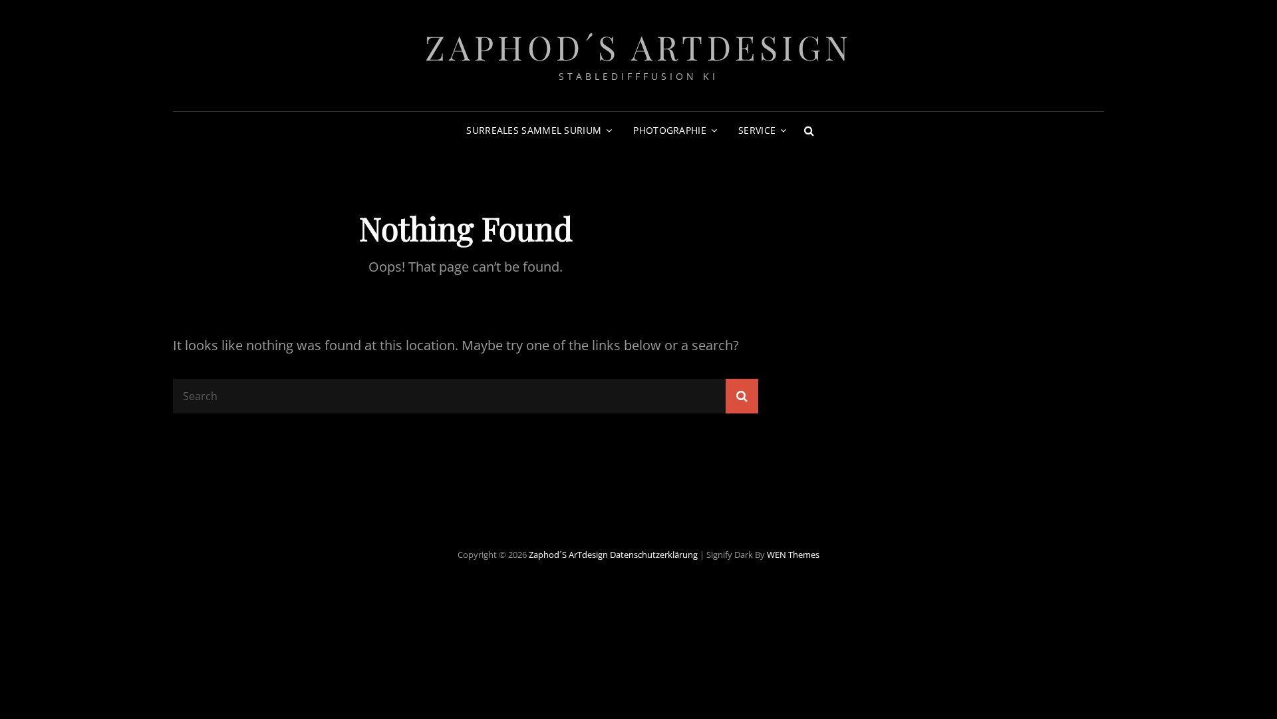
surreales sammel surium (533, 130)
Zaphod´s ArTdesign (639, 47)
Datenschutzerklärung (654, 555)
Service (757, 130)
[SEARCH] (809, 130)
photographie (669, 130)
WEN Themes (793, 555)
